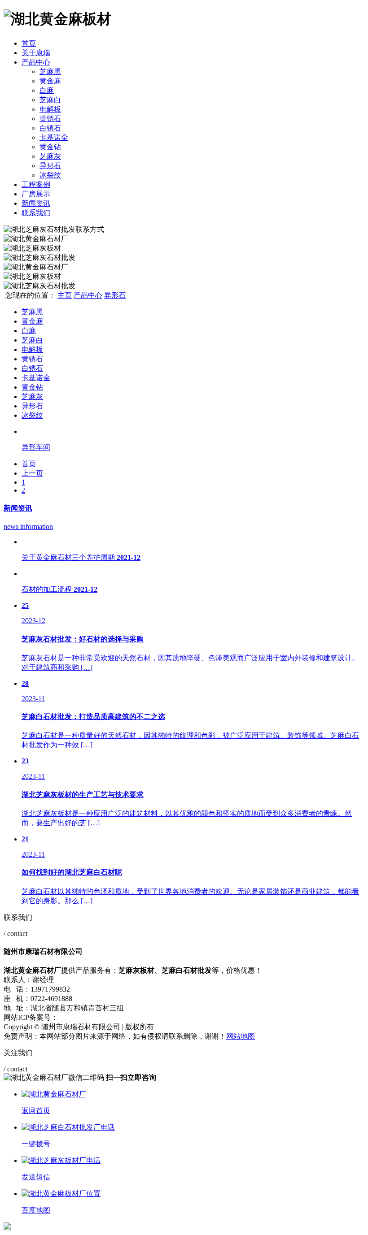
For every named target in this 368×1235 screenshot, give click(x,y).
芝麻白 (50, 100)
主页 (64, 295)
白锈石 (50, 128)
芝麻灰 (50, 156)
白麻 (46, 90)
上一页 (32, 473)
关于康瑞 (36, 52)
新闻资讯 (36, 203)
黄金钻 (50, 147)
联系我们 (36, 213)
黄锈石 (50, 118)
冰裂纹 (50, 175)
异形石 (50, 165)
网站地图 (240, 1036)
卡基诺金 (53, 137)
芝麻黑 (50, 71)
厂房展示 (36, 194)
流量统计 (278, 1036)
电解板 (50, 109)
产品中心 (36, 62)
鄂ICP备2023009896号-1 (95, 1017)
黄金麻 (50, 81)
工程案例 (36, 184)
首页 (29, 43)
